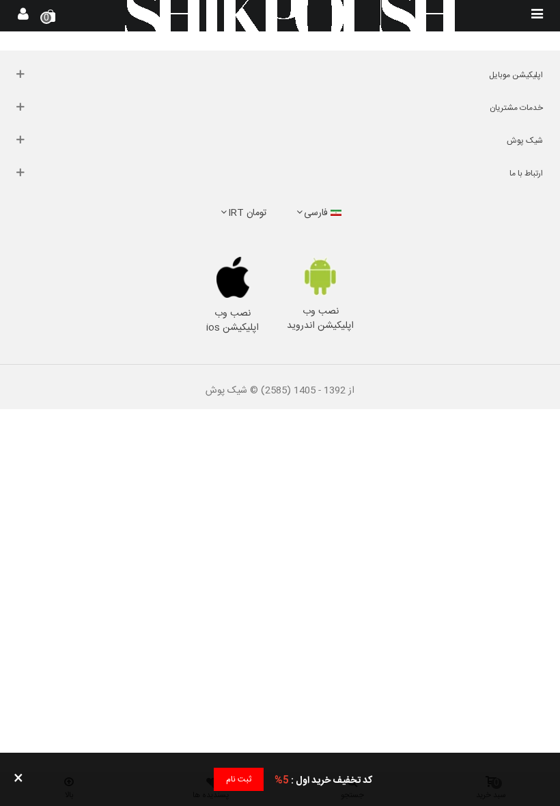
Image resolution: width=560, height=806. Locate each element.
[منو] (537, 16)
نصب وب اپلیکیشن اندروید (320, 318)
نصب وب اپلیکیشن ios (232, 320)
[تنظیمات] (23, 16)
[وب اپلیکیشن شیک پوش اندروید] (320, 276)
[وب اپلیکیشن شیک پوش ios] (233, 277)
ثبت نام (238, 779)
